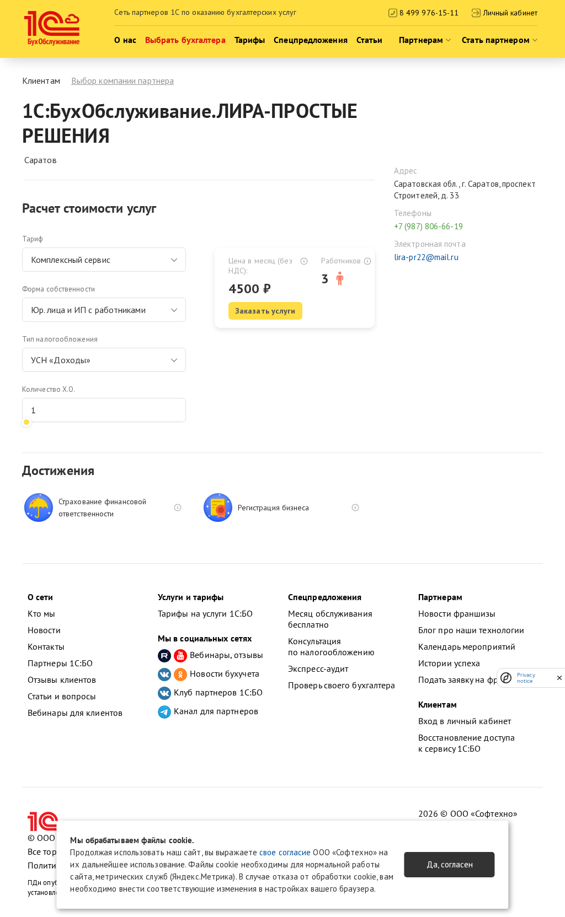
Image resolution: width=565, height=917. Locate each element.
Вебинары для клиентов (75, 712)
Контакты (46, 646)
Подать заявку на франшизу (472, 679)
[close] (559, 678)
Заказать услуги (265, 311)
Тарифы (249, 39)
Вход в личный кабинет (464, 720)
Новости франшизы (457, 613)
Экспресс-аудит (318, 668)
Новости (44, 629)
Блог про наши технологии (471, 629)
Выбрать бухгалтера (185, 39)
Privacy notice (526, 678)
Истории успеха (449, 662)
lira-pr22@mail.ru (426, 257)
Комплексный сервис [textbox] (70, 259)
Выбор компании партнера (122, 80)
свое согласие (285, 852)
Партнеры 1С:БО (60, 662)
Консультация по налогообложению (331, 646)
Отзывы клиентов (62, 679)
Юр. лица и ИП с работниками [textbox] (88, 309)
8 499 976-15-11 (428, 13)
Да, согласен (450, 864)
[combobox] (104, 259)
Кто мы (42, 613)
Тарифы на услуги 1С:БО (205, 613)
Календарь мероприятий (466, 646)
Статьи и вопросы (62, 696)
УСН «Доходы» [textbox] (60, 359)
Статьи (369, 39)
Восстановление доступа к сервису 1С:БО (466, 743)
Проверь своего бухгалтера (342, 685)
